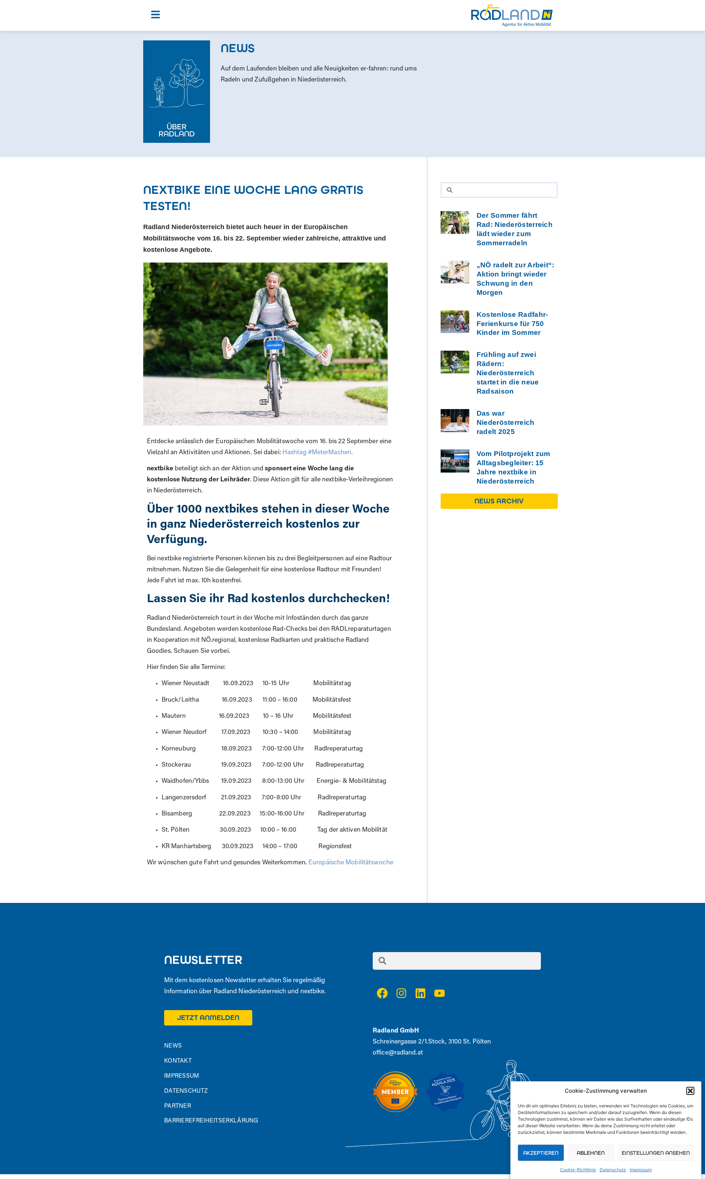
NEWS (173, 1046)
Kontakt (178, 1061)
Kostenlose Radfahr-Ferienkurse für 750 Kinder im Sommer (512, 324)
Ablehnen (591, 1153)
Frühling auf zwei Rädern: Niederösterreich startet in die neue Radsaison (508, 373)
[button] (690, 1091)
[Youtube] (439, 993)
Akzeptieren (540, 1153)
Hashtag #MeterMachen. (317, 452)
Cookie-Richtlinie (578, 1169)
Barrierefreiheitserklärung (211, 1121)
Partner (177, 1106)
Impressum (641, 1169)
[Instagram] (401, 993)
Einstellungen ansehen (656, 1153)
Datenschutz (613, 1169)
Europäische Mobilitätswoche (350, 863)
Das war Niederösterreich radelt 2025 (506, 422)
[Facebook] (382, 993)
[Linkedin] (420, 993)
